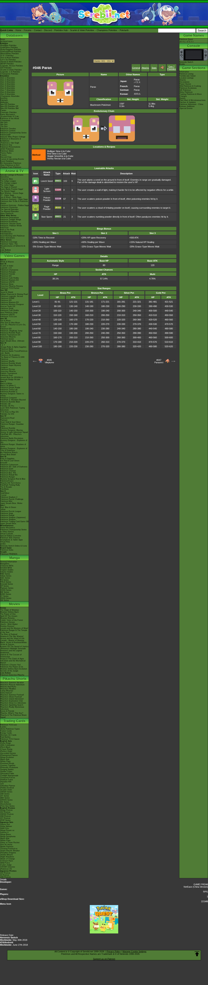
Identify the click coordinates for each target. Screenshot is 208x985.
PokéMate (4, 489)
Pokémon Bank (6, 349)
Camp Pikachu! (6, 691)
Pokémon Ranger (7, 477)
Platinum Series (6, 588)
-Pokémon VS (6, 869)
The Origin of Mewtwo (9, 610)
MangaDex (4, 564)
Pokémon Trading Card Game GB (14, 522)
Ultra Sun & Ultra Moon (10, 323)
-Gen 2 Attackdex (7, 80)
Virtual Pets (5, 542)
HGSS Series (5, 590)
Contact (38, 30)
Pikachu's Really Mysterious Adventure (12, 708)
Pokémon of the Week (9, 118)
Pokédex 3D (5, 404)
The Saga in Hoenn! (8, 187)
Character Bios (6, 179)
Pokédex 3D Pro (7, 406)
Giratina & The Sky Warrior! (12, 636)
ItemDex (4, 98)
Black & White (6, 384)
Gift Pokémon (185, 90)
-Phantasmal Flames (9, 755)
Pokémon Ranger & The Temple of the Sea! (13, 631)
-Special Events (186, 108)
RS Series (4, 580)
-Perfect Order (6, 751)
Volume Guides (6, 572)
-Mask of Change (7, 859)
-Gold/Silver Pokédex (9, 47)
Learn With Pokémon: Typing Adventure (12, 409)
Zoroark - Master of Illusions (12, 640)
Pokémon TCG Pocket (9, 288)
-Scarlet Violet (6, 790)
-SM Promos (5, 816)
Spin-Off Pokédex (7, 104)
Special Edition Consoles (10, 536)
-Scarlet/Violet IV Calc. (10, 116)
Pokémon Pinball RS (8, 475)
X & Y (2, 345)
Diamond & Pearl (7, 418)
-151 (2, 784)
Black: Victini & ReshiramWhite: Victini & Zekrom (13, 643)
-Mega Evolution (7, 757)
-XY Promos (5, 818)
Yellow (2, 509)
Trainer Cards (6, 731)
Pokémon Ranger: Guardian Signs (12, 425)
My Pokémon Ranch (8, 453)
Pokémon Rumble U (8, 392)
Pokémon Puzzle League (10, 511)
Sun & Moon (5, 321)
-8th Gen (4, 125)
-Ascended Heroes (8, 753)
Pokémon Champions (9, 270)
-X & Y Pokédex (7, 56)
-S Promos (4, 875)
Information (184, 72)
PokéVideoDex (6, 234)
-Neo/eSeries (5, 804)
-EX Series (4, 802)
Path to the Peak (7, 230)
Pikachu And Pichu (8, 687)
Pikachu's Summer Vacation (12, 683)
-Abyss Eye (5, 824)
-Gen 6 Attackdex (7, 88)
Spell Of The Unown (8, 616)
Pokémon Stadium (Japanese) (13, 517)
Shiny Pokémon (6, 213)
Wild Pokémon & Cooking (190, 86)
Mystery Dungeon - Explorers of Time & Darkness (13, 449)
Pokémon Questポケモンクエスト (186, 40)
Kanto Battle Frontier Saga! (11, 189)
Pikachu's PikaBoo (8, 689)
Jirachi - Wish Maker (9, 624)
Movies (14, 604)
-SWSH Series (6, 792)
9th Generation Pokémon (10, 163)
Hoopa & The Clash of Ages (12, 659)
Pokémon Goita (6, 550)
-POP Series (5, 820)
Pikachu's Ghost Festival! (11, 697)
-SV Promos (5, 812)
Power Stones (185, 84)
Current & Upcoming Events (12, 159)
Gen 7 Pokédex (171, 67)
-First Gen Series (7, 806)
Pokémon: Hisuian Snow (10, 224)
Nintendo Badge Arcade (10, 379)
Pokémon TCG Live (8, 317)
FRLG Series (5, 582)
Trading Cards (14, 721)
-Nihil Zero (4, 828)
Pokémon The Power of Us (11, 667)
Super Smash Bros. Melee (11, 503)
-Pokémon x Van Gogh (9, 143)
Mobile (182, 64)
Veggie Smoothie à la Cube (60, 156)
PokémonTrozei (6, 481)
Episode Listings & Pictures (11, 175)
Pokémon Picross (7, 369)
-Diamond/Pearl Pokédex (10, 52)
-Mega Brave (5, 834)
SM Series (4, 600)
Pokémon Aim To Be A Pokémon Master (14, 202)
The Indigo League (8, 181)
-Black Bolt (4, 759)
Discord (48, 30)
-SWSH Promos (7, 814)
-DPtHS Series (6, 800)
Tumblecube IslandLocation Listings (187, 77)
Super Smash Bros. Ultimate (12, 341)
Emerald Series (6, 584)
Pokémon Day (6, 145)
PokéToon (4, 228)
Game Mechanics (7, 114)
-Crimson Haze (6, 861)
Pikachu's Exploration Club (11, 701)
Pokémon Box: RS (8, 473)
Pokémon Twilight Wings (10, 220)
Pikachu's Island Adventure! (12, 699)
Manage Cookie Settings (134, 951)
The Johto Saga (7, 185)
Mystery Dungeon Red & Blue (12, 479)
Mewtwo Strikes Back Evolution (13, 669)
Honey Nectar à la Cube (59, 158)
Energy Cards (6, 733)
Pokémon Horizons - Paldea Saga (14, 205)
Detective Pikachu (8, 337)
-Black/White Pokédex (9, 54)
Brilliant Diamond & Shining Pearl (14, 294)
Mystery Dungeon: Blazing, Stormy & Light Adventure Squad (14, 431)
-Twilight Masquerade (9, 776)
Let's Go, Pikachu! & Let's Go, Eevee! (13, 326)
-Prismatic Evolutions (9, 767)
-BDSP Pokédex (7, 64)
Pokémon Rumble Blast (10, 402)
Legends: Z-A (6, 268)
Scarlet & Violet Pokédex (82, 30)
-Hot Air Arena (6, 845)
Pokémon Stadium (8, 519)
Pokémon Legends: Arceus (11, 296)
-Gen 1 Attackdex (7, 78)
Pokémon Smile (6, 308)
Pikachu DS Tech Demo (10, 483)
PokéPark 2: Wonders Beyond (13, 400)
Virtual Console (6, 534)
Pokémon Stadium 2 (8, 497)
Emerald (3, 463)
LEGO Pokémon (7, 149)
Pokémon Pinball (7, 515)
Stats (154, 68)
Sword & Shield (6, 292)
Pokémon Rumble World (10, 363)
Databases (14, 35)
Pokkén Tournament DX (10, 335)
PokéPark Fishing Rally (10, 485)
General (136, 68)
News (2, 39)
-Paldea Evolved (7, 788)
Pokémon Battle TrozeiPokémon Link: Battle (13, 352)
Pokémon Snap (6, 513)
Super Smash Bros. (8, 524)
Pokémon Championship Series (13, 133)
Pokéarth (124, 30)
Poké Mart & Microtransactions (192, 100)
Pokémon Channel (8, 471)
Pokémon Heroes (7, 622)
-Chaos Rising (6, 749)
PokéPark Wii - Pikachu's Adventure (11, 435)
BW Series (4, 592)
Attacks (145, 68)
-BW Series (5, 798)
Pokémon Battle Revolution (11, 438)
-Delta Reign (5, 743)
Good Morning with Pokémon (12, 236)
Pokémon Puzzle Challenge (11, 499)
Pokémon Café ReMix (9, 278)
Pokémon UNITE (7, 282)
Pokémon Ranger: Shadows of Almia (13, 445)
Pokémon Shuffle (7, 361)
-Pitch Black (5, 747)
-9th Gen (4, 123)
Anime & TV (14, 171)
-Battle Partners (6, 847)
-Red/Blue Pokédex (8, 45)
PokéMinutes (5, 232)
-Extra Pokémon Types (10, 729)
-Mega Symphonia (7, 836)
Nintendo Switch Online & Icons (13, 546)
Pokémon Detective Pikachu (12, 675)
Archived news (6, 41)
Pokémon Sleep (6, 284)
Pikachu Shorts (14, 678)
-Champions (5, 121)
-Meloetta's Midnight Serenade (13, 649)
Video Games (14, 256)
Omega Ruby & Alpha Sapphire (13, 347)
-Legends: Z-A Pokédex (10, 72)
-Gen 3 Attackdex (7, 82)
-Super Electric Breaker (10, 851)
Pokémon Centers (7, 131)
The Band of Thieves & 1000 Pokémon (12, 358)
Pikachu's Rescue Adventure (12, 685)
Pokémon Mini (6, 501)
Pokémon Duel (6, 375)
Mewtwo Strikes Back (9, 612)
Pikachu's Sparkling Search (11, 705)
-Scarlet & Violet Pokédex (11, 70)
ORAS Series (5, 598)
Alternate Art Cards (8, 735)
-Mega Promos (6, 810)
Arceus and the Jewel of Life (12, 638)
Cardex (3, 110)
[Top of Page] (197, 954)
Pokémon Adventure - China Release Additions (191, 105)
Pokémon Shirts (7, 151)
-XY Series (4, 796)
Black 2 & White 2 (7, 386)
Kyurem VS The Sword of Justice (14, 647)
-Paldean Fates (6, 780)
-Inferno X (4, 832)
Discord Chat (5, 157)
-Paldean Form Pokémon (10, 167)
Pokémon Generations (9, 218)
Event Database (7, 161)
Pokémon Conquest (8, 398)
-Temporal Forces (7, 778)
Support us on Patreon (104, 959)
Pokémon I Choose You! (10, 665)
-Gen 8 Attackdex (7, 92)
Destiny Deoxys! (7, 626)
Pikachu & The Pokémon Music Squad (13, 716)
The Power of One (8, 614)
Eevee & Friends (7, 711)
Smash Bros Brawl (8, 455)
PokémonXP (5, 135)
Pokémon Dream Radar (10, 388)
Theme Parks (6, 153)
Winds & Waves (7, 262)
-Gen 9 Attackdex (7, 94)
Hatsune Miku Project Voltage (12, 137)
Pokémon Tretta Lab (8, 390)
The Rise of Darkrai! (8, 634)
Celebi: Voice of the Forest (11, 620)
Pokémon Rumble (7, 428)
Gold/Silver (4, 493)
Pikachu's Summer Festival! (12, 695)
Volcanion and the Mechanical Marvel (12, 662)
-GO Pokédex (6, 68)
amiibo (3, 544)
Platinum (4, 420)
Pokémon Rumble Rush (10, 333)
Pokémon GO (6, 276)
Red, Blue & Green (8, 507)
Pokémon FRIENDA (8, 554)
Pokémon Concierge (8, 242)
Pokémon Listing (186, 74)
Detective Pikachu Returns (11, 286)
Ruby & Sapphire (7, 459)
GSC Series (5, 578)
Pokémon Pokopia (7, 272)
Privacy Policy (114, 951)
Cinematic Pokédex (8, 112)
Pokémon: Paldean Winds (11, 226)
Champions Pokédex (107, 30)
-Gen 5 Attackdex (7, 86)
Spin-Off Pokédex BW (9, 108)
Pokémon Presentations (10, 147)
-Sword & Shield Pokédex (11, 62)
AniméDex (4, 177)
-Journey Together (7, 765)
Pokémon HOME (7, 298)
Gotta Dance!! (6, 693)
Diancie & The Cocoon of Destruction (11, 656)
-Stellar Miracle (6, 855)
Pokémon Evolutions (8, 222)
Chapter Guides (6, 570)
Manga (14, 557)
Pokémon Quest (7, 339)
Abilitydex (4, 102)
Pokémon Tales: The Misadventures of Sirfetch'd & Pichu (12, 246)
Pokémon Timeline (8, 129)
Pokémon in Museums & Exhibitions (10, 140)
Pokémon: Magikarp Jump (11, 331)
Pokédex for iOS (7, 414)
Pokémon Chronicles (9, 207)
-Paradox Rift (5, 782)
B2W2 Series (5, 594)
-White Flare (5, 761)
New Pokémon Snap (8, 312)
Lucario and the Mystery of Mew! (14, 628)
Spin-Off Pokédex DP (9, 106)
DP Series (4, 586)
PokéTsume (5, 252)
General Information (8, 562)
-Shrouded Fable (7, 774)
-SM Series (5, 794)
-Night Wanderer (7, 857)
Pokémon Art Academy (10, 355)
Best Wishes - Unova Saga (11, 193)
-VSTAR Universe (7, 867)
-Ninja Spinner (6, 826)
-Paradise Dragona (8, 853)
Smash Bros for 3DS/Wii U (11, 377)
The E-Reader (6, 487)
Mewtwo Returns (7, 618)
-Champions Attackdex (10, 96)
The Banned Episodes (9, 211)
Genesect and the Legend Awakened (11, 652)
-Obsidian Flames (7, 786)
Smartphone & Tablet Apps (11, 540)
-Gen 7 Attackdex (7, 90)
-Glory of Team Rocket (10, 843)
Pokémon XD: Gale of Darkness (13, 467)
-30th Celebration (7, 745)
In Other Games (7, 532)
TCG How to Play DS (9, 412)
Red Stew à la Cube (57, 153)
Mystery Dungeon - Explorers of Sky (13, 441)
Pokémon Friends (7, 274)
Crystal (3, 495)
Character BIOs (6, 566)
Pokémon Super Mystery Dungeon (10, 366)
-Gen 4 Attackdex (7, 84)
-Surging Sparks (7, 769)
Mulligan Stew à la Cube (58, 151)
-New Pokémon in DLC (10, 165)
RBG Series (5, 574)
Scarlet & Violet (6, 266)
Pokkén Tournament (8, 373)
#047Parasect (158, 361)
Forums (27, 30)
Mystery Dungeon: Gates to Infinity (12, 395)
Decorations (184, 82)
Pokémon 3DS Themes (10, 538)
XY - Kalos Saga (7, 195)
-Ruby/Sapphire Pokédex (10, 49)
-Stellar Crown (6, 772)
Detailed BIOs (6, 568)
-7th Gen (4, 127)
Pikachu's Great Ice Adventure (13, 703)
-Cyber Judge (6, 865)
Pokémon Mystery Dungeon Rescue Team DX (12, 305)
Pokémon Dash (6, 469)
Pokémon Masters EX (9, 280)
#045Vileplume (49, 361)
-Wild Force (5, 863)
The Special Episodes (9, 209)
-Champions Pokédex (9, 74)
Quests (182, 98)
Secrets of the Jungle (9, 671)
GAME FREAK (201, 884)
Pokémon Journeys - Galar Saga (14, 199)
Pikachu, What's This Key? (11, 713)
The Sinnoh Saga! (7, 191)
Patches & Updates (187, 102)
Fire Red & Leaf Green (9, 461)
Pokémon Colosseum (9, 465)
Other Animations (7, 238)
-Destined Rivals (7, 763)
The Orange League (8, 183)
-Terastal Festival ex (8, 849)
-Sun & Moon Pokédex (9, 58)
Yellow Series (5, 576)
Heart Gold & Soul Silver (10, 422)
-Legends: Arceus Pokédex (11, 66)
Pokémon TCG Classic (10, 739)
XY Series (4, 596)
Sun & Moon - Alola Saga (10, 197)
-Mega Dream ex (7, 830)
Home (18, 30)
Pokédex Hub (61, 30)
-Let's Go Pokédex (8, 60)
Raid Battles (5, 737)
